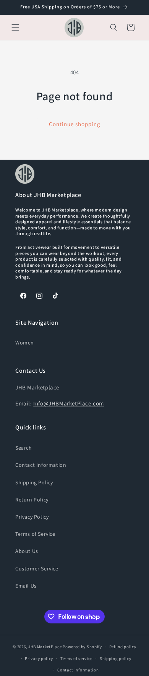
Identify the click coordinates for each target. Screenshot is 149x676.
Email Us (26, 585)
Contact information (78, 670)
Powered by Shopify (82, 646)
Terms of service (76, 658)
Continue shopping (74, 124)
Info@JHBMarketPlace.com (68, 403)
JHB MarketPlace (45, 646)
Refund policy (122, 646)
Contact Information (40, 464)
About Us (26, 551)
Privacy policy (39, 658)
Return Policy (32, 499)
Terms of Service (35, 533)
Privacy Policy (32, 516)
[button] (15, 27)
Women (24, 342)
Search (23, 447)
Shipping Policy (34, 482)
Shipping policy (115, 658)
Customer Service (36, 568)
